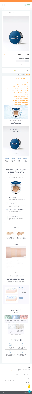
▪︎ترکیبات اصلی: (27, 94)
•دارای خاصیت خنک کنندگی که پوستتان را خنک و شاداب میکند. (20, 90)
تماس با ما (14, 378)
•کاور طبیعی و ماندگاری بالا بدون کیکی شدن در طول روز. (21, 92)
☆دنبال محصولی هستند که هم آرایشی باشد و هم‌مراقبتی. (21, 86)
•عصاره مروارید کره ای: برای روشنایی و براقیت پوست (21, 104)
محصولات (29, 378)
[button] (4, 5)
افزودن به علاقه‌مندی (24, 64)
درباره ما (29, 380)
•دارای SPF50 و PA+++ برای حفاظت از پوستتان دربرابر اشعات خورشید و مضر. (18, 88)
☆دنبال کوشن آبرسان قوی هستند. (24, 82)
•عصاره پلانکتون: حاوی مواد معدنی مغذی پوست (22, 98)
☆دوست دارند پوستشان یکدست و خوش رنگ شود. (22, 84)
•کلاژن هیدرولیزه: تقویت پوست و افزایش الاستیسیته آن (21, 102)
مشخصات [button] (28, 74)
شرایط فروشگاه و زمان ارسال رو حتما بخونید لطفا (9, 380)
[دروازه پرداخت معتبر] (29, 385)
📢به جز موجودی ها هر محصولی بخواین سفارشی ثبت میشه (16, 1)
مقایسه (17, 64)
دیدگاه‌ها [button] (19, 74)
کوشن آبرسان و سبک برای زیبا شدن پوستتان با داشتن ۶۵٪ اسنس (19, 78)
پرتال (25, 392)
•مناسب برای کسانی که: (25, 80)
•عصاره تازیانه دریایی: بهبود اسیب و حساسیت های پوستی (21, 100)
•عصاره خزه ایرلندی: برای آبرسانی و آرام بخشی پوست (21, 96)
